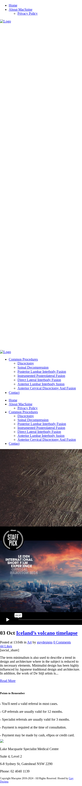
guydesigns (44, 642)
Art (29, 642)
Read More (8, 681)
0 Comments (62, 642)
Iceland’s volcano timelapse (47, 633)
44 (6, 646)
